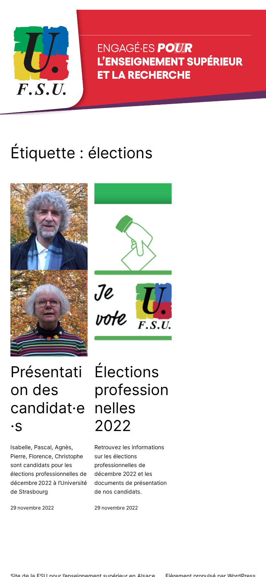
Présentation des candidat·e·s (47, 399)
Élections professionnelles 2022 (131, 399)
